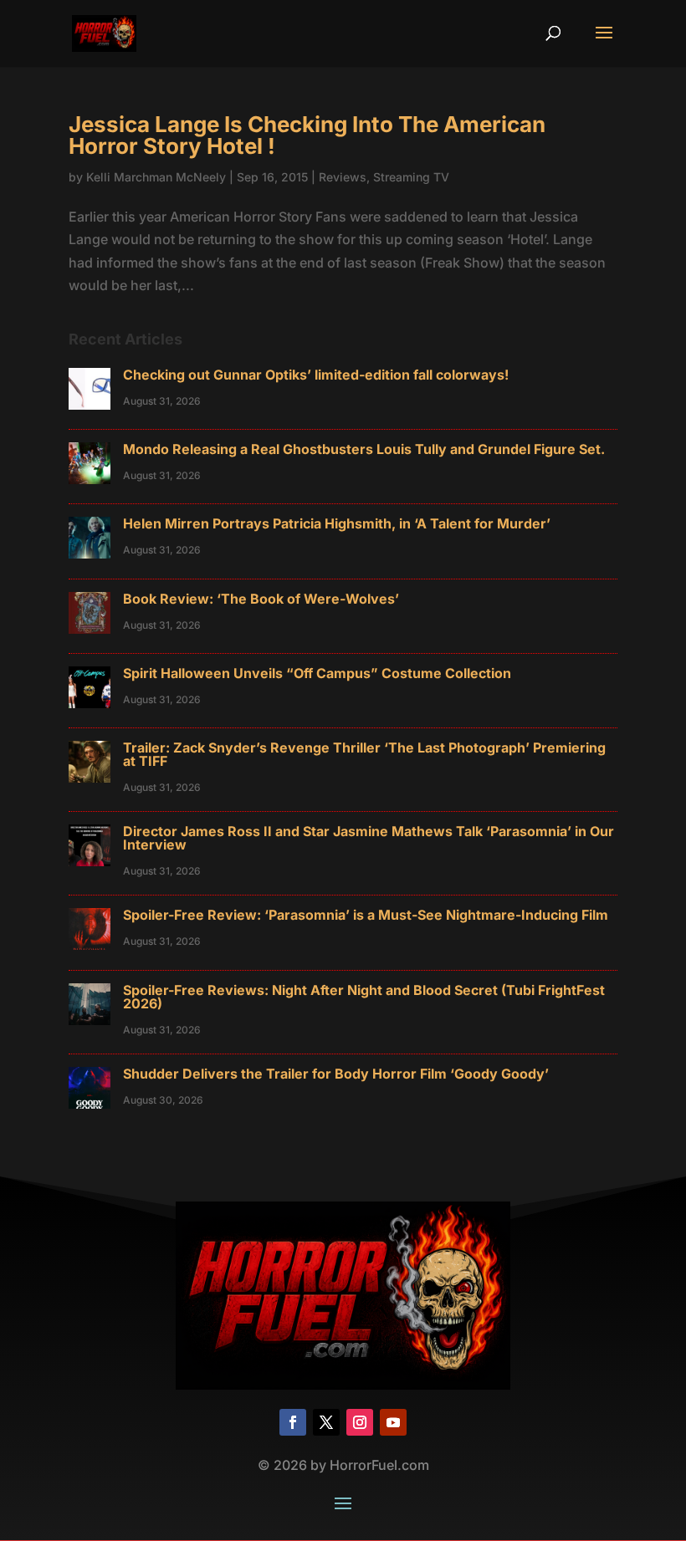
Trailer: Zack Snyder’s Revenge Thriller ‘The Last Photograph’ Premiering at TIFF (364, 754)
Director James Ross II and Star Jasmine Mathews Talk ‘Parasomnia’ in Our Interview (368, 838)
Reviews (342, 177)
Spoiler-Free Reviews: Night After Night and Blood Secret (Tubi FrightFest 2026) (364, 997)
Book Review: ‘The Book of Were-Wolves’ (261, 598)
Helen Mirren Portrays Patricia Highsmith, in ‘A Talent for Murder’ (336, 523)
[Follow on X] (326, 1422)
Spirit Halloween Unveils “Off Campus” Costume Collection (317, 673)
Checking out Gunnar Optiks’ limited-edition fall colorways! (316, 374)
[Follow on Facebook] (292, 1422)
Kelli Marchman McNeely (156, 177)
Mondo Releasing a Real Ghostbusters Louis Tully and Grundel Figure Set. (364, 449)
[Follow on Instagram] (359, 1422)
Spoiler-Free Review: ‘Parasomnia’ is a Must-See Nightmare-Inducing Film (365, 914)
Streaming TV (411, 177)
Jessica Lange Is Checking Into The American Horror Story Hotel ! (307, 135)
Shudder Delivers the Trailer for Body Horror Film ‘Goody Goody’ (336, 1073)
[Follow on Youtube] (393, 1422)
